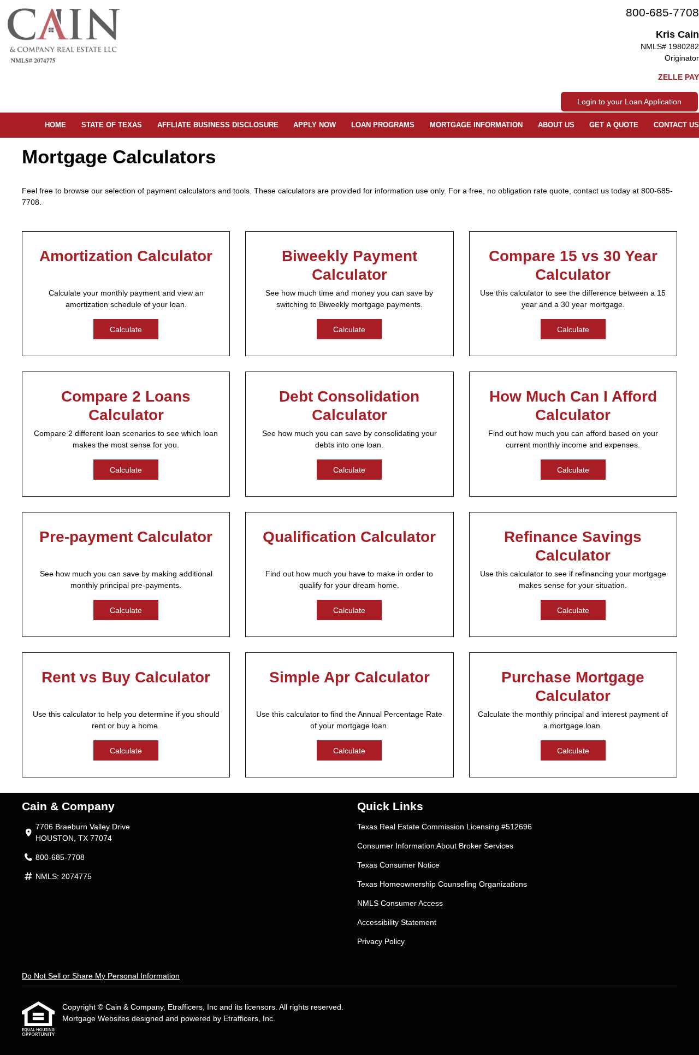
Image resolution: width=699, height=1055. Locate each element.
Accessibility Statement (396, 922)
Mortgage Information (476, 125)
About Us (556, 125)
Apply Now (314, 125)
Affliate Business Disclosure (218, 125)
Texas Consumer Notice (398, 864)
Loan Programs (382, 125)
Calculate (126, 329)
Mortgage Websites (97, 1018)
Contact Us (676, 125)
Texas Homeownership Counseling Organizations (442, 884)
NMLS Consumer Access (400, 903)
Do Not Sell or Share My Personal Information (101, 975)
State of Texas (111, 125)
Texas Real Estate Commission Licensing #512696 (444, 826)
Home (55, 125)
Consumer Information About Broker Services (435, 845)
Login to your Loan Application (629, 101)
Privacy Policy (381, 941)
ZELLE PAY (678, 77)
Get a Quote (613, 125)
